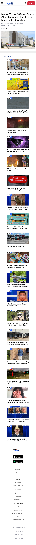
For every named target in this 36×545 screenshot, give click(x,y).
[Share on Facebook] (6, 28)
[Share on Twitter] (9, 28)
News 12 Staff (5, 23)
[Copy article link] (11, 28)
